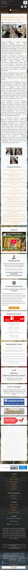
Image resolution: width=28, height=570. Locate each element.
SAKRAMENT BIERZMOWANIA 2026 (14, 201)
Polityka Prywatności (14, 562)
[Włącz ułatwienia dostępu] (26, 6)
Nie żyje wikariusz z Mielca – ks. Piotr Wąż (14, 347)
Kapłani (14, 484)
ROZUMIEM (14, 567)
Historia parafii (14, 479)
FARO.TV (14, 489)
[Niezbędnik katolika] (14, 401)
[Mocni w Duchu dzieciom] (14, 468)
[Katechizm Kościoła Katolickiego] (23, 468)
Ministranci (14, 496)
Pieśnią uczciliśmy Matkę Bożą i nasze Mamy (14, 204)
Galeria (14, 510)
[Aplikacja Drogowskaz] (5, 468)
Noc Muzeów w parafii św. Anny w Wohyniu (14, 219)
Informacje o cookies (14, 564)
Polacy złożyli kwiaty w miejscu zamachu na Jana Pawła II (14, 356)
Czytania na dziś (14, 505)
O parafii (14, 477)
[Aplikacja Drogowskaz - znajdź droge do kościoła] (14, 420)
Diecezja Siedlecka (14, 512)
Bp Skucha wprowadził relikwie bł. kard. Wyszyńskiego (14, 358)
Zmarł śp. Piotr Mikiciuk (14, 190)
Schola (14, 498)
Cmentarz (14, 487)
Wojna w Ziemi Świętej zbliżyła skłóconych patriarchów (14, 353)
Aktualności (15, 10)
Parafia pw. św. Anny (7, 2)
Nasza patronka (14, 482)
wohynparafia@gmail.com (15, 524)
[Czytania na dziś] (14, 411)
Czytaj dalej (13, 308)
